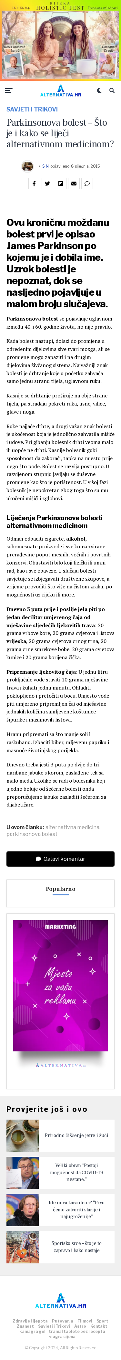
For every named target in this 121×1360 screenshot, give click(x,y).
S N (45, 166)
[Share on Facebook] (34, 183)
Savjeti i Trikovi (54, 1326)
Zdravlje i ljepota (30, 1321)
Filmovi (84, 1321)
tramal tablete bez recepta (77, 1331)
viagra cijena (62, 1336)
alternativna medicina (72, 827)
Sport (102, 1321)
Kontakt (98, 1326)
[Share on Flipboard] (60, 183)
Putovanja (62, 1321)
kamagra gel (32, 1331)
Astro (80, 1326)
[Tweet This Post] (47, 183)
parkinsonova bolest (31, 834)
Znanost (25, 1326)
